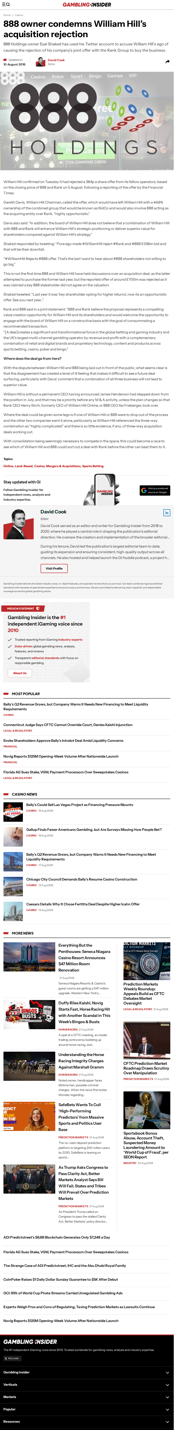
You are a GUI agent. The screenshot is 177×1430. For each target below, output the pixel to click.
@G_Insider (13, 1358)
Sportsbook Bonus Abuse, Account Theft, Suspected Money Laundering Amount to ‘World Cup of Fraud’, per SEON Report (146, 1145)
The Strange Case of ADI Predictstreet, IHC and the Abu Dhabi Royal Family (64, 1265)
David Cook (56, 60)
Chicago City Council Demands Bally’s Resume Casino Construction (81, 879)
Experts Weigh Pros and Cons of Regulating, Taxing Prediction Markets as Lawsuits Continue (79, 1307)
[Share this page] (167, 61)
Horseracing (68, 1029)
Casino (19, 15)
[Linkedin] (166, 512)
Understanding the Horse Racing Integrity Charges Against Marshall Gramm (81, 1061)
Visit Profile (54, 568)
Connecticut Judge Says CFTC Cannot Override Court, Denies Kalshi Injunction (68, 725)
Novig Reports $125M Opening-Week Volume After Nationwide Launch (61, 756)
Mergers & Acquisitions (63, 466)
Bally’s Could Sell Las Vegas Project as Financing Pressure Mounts (79, 805)
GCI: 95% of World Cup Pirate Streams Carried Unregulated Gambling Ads (63, 1293)
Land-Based (24, 466)
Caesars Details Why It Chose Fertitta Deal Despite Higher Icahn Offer (83, 904)
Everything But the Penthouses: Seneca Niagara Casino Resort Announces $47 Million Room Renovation (84, 958)
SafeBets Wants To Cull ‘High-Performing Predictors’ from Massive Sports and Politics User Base (81, 1117)
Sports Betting (93, 466)
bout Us (20, 673)
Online (8, 466)
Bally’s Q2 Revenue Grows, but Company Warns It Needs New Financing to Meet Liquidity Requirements (91, 856)
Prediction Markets (73, 1137)
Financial (10, 746)
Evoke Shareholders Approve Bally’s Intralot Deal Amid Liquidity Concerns (63, 740)
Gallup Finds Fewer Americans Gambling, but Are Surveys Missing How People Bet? (94, 829)
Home (7, 15)
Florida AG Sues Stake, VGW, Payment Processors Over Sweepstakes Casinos (65, 772)
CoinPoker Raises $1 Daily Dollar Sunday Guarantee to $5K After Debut (60, 1279)
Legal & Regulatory (17, 730)
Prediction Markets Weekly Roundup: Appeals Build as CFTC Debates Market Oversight (143, 994)
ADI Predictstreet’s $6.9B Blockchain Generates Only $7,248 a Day (56, 1237)
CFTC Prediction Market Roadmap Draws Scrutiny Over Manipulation (146, 1068)
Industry (130, 1163)
